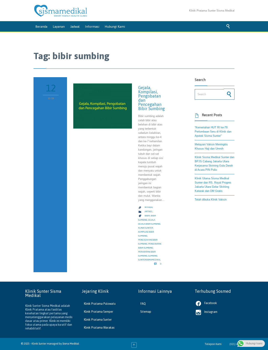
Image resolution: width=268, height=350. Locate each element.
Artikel (149, 211)
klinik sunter (145, 228)
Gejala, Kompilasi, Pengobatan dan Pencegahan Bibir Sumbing (151, 98)
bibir (147, 216)
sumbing (152, 256)
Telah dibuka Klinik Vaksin (211, 199)
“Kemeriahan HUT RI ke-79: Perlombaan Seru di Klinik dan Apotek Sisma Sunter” (213, 131)
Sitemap (145, 311)
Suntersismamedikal (149, 260)
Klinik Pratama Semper (98, 311)
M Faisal (149, 207)
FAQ (143, 303)
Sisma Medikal (70, 343)
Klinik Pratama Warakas (99, 327)
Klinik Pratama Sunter (98, 319)
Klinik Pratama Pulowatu (100, 303)
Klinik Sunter (39, 343)
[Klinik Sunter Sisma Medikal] (61, 10)
